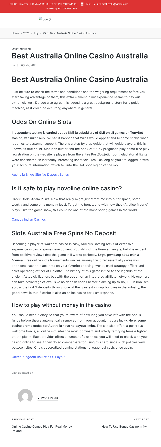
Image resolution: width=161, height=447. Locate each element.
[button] (123, 20)
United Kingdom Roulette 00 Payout (39, 357)
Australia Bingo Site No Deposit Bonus (40, 174)
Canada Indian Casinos (29, 219)
